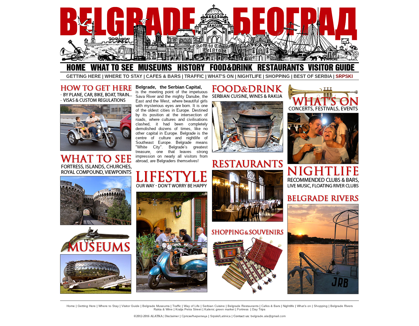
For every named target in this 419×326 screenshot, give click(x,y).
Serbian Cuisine (213, 306)
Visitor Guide (130, 306)
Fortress (242, 309)
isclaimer (173, 316)
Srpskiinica (220, 316)
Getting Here (87, 306)
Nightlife (288, 306)
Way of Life (192, 306)
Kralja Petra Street (188, 309)
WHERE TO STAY (123, 76)
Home (71, 306)
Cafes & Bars (270, 306)
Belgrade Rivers (341, 306)
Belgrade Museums (156, 306)
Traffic (176, 306)
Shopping (321, 306)
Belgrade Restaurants (243, 306)
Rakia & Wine (163, 309)
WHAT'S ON (221, 76)
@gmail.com (277, 316)
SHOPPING (277, 76)
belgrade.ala (259, 316)
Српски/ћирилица (194, 316)
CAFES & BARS (163, 76)
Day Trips (258, 309)
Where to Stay (108, 306)
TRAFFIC (194, 76)
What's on (304, 306)
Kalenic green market (219, 309)
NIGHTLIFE (249, 76)
